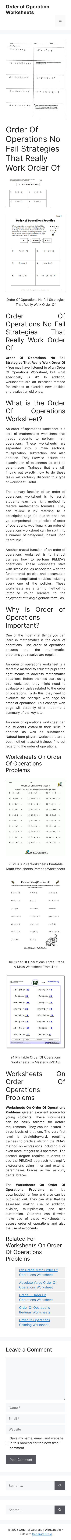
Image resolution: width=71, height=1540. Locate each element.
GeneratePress (42, 1534)
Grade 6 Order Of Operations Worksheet (36, 1297)
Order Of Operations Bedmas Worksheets (34, 1310)
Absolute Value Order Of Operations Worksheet (37, 1285)
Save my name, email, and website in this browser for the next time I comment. (36, 1443)
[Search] (60, 1485)
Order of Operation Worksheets (27, 9)
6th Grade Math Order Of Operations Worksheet (38, 1272)
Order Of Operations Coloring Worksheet (34, 1322)
